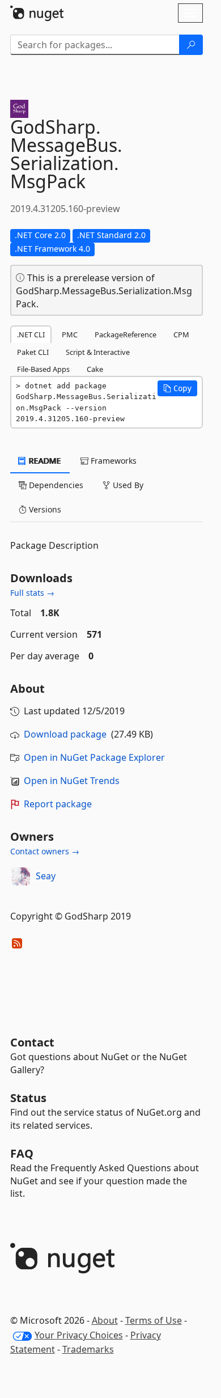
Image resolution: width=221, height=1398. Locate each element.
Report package (58, 804)
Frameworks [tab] (112, 460)
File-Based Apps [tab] (43, 369)
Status (28, 1097)
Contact (32, 1042)
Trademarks (88, 1349)
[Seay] (21, 876)
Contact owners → (44, 851)
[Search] (191, 45)
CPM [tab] (181, 334)
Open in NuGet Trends (72, 780)
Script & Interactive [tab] (98, 352)
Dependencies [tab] (55, 485)
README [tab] (44, 460)
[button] (177, 388)
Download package (65, 734)
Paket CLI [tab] (33, 352)
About (105, 1320)
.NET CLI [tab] (31, 334)
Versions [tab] (44, 509)
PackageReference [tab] (125, 334)
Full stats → (32, 592)
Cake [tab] (95, 369)
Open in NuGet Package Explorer (94, 757)
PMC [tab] (70, 334)
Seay (46, 876)
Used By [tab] (126, 485)
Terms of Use (153, 1320)
